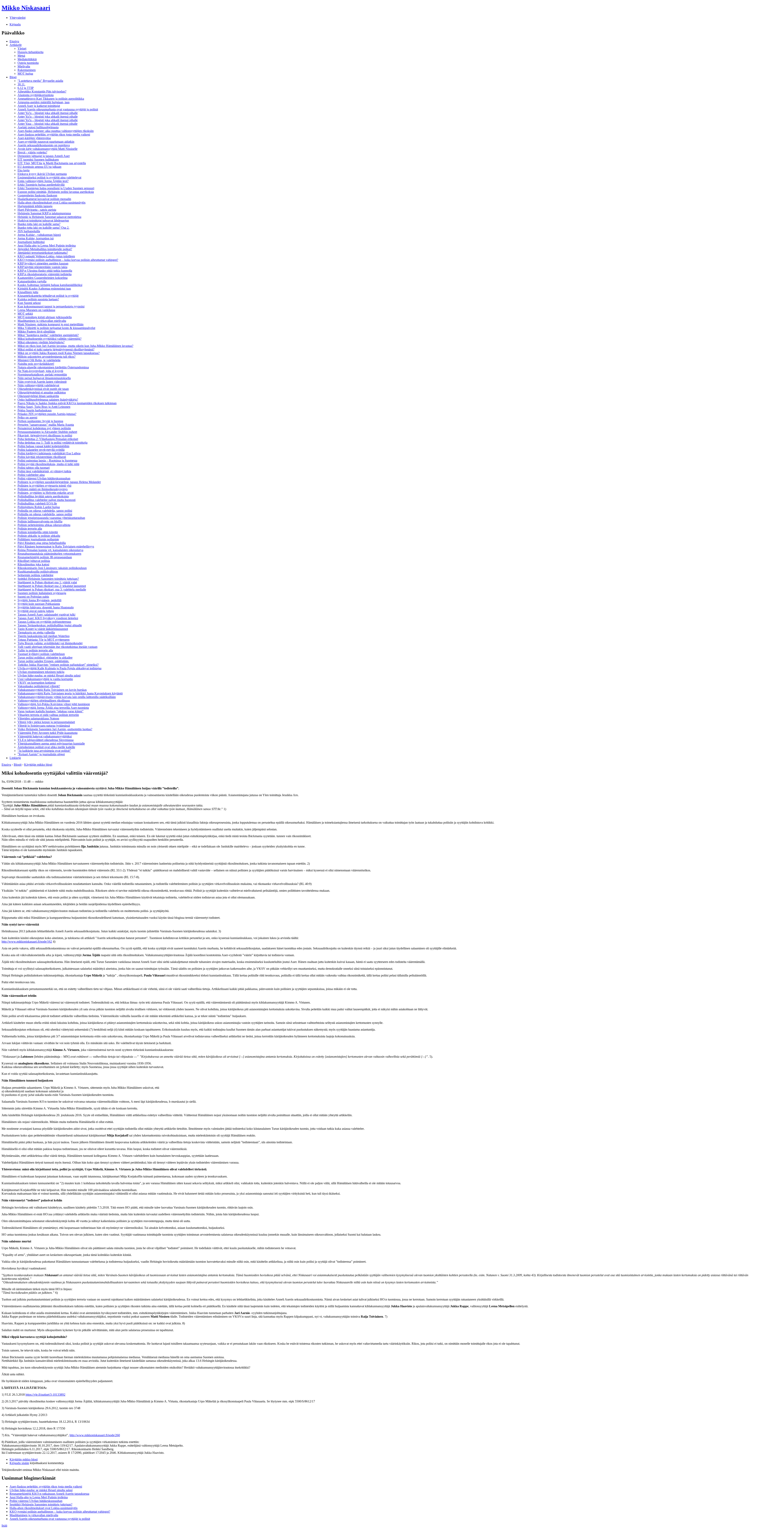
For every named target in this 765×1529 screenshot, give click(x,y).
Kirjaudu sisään (19, 1463)
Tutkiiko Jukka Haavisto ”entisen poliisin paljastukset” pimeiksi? (58, 664)
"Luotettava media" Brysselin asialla (40, 80)
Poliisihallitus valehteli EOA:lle (37, 503)
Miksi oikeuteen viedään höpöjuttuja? (41, 342)
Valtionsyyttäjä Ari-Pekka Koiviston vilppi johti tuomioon (54, 704)
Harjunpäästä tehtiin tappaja (35, 206)
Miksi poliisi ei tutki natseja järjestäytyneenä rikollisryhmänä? (56, 349)
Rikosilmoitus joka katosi (33, 564)
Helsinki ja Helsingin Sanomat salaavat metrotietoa (49, 217)
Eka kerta (23, 170)
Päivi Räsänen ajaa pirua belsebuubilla (42, 543)
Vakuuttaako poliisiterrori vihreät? (39, 686)
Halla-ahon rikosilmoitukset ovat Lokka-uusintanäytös (51, 202)
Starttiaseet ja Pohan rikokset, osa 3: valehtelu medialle (52, 589)
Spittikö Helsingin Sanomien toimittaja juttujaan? (48, 578)
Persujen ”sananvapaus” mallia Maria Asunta (46, 424)
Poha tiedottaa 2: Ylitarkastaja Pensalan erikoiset (48, 439)
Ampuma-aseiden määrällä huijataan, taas (44, 102)
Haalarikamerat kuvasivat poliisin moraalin (44, 199)
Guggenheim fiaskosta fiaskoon (37, 195)
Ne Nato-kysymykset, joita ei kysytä (40, 371)
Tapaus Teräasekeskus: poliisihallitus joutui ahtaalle (50, 625)
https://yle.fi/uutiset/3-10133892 (45, 1394)
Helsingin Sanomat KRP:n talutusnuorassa (44, 213)
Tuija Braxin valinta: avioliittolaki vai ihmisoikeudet (50, 643)
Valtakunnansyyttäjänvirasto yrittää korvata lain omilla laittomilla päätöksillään (67, 697)
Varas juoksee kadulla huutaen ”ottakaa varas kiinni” (50, 711)
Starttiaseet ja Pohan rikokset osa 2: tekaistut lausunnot (52, 586)
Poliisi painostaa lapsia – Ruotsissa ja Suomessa (47, 460)
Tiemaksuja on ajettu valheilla (36, 632)
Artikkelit (16, 45)
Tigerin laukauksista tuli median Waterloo (44, 636)
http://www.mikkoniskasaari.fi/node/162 (27, 941)
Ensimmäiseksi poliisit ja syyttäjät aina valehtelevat (49, 177)
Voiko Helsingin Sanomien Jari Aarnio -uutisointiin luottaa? (55, 729)
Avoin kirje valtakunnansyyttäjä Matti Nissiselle (47, 148)
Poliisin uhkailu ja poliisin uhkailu (39, 535)
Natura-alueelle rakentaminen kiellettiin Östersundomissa (53, 367)
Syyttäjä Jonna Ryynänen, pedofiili (39, 600)
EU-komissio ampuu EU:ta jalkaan (39, 166)
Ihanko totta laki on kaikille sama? (39, 224)
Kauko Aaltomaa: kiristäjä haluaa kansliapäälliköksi (50, 285)
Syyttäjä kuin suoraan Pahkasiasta (39, 603)
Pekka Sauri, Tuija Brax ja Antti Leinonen (44, 406)
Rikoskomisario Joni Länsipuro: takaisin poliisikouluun (52, 568)
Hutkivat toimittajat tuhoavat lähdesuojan (43, 220)
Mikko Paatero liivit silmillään (36, 331)
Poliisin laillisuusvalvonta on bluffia (40, 521)
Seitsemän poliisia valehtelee (35, 575)
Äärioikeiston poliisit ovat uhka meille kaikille (46, 747)
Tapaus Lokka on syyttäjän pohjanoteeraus (44, 621)
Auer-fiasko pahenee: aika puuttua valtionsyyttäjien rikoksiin (56, 131)
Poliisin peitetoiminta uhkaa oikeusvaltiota (44, 525)
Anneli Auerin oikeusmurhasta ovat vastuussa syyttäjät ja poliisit (58, 109)
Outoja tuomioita (28, 62)
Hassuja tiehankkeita (30, 52)
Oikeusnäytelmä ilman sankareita (38, 396)
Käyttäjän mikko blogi (38, 764)
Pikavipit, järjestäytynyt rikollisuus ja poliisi (45, 435)
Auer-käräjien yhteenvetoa (34, 138)
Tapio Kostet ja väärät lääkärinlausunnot (43, 629)
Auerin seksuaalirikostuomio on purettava (44, 145)
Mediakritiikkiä (27, 59)
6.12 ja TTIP (26, 88)
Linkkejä (15, 758)
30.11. (21, 84)
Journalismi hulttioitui (31, 242)
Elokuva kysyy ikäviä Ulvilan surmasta (42, 174)
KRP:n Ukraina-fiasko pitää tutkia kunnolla (45, 270)
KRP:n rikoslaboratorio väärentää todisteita (45, 274)
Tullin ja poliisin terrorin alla (35, 650)
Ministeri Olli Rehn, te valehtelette (39, 360)
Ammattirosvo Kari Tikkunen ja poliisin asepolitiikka (51, 98)
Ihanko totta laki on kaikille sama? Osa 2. (43, 227)
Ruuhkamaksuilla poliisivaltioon (38, 571)
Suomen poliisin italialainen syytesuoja (42, 593)
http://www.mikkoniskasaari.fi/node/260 (95, 1435)
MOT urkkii (25, 313)
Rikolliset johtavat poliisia (34, 560)
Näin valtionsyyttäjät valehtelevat (38, 385)
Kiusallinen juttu (28, 292)
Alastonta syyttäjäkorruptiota (36, 95)
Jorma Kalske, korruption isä (36, 238)
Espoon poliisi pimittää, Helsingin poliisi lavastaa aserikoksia (56, 191)
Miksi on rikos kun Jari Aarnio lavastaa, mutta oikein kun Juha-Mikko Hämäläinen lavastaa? (75, 346)
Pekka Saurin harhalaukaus (35, 410)
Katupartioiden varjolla (32, 281)
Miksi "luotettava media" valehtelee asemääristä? (48, 335)
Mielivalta (24, 66)
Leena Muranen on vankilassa (36, 310)
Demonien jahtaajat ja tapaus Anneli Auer (44, 156)
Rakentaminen (27, 70)
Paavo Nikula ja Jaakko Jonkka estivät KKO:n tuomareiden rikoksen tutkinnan (67, 403)
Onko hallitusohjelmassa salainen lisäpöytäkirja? (48, 399)
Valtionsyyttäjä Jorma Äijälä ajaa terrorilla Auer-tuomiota (53, 707)
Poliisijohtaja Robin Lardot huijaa (39, 507)
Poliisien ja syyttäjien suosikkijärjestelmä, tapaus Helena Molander (59, 482)
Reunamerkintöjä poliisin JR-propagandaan (45, 557)
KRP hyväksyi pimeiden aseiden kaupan (43, 263)
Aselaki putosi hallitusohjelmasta (38, 127)
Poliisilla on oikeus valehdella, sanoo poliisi (45, 510)
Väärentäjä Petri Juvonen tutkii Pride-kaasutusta (47, 732)
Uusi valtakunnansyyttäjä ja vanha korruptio (45, 679)
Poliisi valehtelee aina (31, 474)
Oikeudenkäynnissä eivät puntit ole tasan (43, 389)
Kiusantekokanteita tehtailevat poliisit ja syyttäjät (48, 295)
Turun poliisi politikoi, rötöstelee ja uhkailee (45, 657)
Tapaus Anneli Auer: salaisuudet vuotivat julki (46, 614)
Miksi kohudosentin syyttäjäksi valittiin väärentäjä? (49, 338)
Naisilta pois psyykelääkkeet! (36, 363)
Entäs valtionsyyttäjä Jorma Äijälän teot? (43, 181)
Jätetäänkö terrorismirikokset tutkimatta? (43, 252)
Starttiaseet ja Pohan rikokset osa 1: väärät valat (47, 582)
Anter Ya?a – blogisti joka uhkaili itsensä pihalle (48, 113)
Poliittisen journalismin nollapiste (38, 539)
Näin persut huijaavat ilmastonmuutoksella (44, 378)
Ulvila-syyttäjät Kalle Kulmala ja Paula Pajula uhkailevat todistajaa (59, 668)
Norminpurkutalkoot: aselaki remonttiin (42, 374)
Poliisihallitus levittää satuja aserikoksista (43, 496)
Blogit (18, 764)
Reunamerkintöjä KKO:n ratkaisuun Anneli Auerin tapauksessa (49, 1493)
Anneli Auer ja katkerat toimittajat (39, 105)
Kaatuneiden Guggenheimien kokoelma (43, 277)
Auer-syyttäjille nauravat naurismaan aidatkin (46, 141)
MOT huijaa (25, 73)
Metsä (21, 55)
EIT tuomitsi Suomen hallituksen (38, 159)
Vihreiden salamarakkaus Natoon (38, 718)
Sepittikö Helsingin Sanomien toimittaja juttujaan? (41, 1504)
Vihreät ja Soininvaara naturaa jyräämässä (44, 725)
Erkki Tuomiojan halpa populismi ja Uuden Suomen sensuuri (56, 188)
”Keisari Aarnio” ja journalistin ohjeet (41, 754)
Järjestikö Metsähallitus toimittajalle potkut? (45, 249)
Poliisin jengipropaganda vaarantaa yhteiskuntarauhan (51, 517)
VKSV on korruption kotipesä (37, 682)
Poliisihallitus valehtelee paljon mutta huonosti (47, 500)
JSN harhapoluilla (29, 231)
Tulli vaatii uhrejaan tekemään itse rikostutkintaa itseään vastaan (57, 646)
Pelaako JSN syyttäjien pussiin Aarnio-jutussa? (47, 414)
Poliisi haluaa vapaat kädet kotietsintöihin (43, 446)
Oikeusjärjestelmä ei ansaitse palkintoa (42, 392)
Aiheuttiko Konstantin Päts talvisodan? (42, 91)
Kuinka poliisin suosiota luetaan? (38, 299)
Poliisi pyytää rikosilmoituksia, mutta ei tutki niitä (48, 464)
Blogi (13, 77)
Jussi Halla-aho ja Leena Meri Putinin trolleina (47, 245)
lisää (4, 1525)
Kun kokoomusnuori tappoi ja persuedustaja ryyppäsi (51, 306)
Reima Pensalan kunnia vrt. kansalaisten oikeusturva (50, 550)
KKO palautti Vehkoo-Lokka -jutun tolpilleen (46, 256)
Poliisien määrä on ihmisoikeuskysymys (43, 489)
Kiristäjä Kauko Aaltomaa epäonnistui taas (44, 288)
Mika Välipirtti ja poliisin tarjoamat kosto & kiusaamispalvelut (56, 328)
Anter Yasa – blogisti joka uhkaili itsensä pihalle (47, 123)
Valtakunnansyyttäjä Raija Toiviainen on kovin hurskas (52, 689)
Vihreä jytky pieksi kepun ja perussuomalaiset (46, 722)
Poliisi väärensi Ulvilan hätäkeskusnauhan (44, 478)
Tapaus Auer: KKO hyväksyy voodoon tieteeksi (48, 618)
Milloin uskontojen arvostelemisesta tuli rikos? (47, 356)
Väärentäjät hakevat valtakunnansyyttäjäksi (45, 736)
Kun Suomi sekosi (29, 303)
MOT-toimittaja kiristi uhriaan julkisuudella (45, 317)
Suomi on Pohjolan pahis (33, 596)
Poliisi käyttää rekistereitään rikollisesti (42, 457)
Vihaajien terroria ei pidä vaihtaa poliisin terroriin (48, 715)
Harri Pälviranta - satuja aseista (37, 209)
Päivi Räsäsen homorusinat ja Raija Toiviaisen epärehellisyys (56, 546)
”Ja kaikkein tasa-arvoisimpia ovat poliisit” (44, 750)
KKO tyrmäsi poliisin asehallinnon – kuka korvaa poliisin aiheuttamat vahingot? (68, 260)
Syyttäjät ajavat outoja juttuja (36, 611)
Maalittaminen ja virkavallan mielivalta (42, 320)
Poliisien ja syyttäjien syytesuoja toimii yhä (44, 485)
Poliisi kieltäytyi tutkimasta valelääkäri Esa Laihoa (49, 453)
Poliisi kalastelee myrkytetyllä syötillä (41, 449)
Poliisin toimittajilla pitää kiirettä (38, 532)
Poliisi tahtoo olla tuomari (34, 467)
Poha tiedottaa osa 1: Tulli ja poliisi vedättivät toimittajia (52, 442)
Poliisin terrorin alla (30, 528)
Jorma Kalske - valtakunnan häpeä (39, 234)
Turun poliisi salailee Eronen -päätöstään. (43, 661)
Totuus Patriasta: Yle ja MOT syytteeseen (44, 639)
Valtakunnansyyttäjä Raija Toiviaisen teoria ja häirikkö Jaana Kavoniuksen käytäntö (70, 693)
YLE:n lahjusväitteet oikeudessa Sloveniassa (46, 740)
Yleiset (22, 48)
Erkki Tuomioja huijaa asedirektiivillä (41, 184)
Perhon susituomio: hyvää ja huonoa (40, 421)
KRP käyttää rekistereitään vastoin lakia (42, 267)
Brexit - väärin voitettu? (32, 152)
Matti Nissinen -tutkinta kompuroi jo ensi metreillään (50, 324)
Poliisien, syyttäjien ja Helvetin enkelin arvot (46, 492)
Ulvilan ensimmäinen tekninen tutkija (41, 672)
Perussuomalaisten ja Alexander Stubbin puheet (47, 432)
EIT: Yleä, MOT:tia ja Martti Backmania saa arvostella (52, 163)
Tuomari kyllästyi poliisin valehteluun (41, 654)
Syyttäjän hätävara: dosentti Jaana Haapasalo (46, 607)
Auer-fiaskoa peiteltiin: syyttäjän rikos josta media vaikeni (54, 134)
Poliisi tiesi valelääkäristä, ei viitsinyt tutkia (44, 471)
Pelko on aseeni (27, 417)
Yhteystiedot (18, 17)
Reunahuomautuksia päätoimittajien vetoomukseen (49, 553)
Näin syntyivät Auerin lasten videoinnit (42, 381)
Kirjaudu (15, 24)
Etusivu (14, 41)
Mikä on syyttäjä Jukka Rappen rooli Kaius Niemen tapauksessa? (59, 353)
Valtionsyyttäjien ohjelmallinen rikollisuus (44, 700)
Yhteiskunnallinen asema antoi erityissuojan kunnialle (51, 743)
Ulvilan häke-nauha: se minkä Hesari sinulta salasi (49, 675)
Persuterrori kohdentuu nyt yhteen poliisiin (44, 428)
